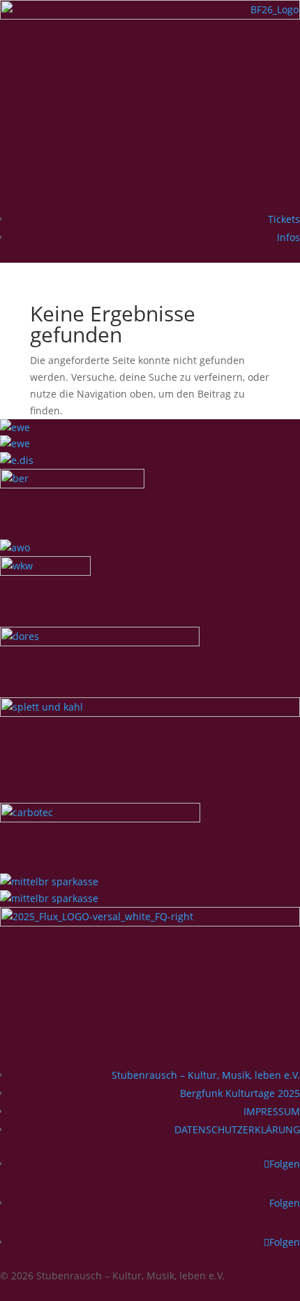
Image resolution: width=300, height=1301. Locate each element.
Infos (288, 237)
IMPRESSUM (271, 1111)
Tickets (284, 219)
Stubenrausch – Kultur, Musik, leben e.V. (206, 1075)
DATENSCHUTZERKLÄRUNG (237, 1129)
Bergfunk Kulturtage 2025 (240, 1093)
